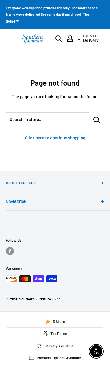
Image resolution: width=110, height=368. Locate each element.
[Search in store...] (96, 119)
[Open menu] (9, 39)
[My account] (70, 38)
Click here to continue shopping (55, 137)
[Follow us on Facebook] (10, 251)
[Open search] (58, 38)
